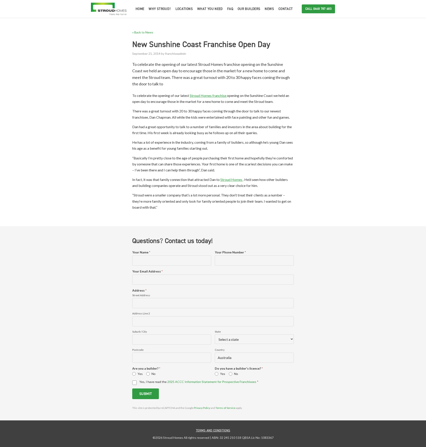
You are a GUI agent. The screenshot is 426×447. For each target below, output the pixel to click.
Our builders (249, 9)
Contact (285, 9)
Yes (140, 374)
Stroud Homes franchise (208, 95)
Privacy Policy (202, 408)
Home (140, 9)
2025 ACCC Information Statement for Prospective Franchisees (211, 382)
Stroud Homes (231, 179)
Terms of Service (225, 408)
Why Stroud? (160, 9)
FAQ (230, 9)
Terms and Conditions (213, 430)
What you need (210, 9)
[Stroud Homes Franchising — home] (108, 9)
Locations (184, 9)
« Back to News (142, 32)
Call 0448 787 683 (318, 9)
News (269, 9)
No (154, 374)
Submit (145, 393)
